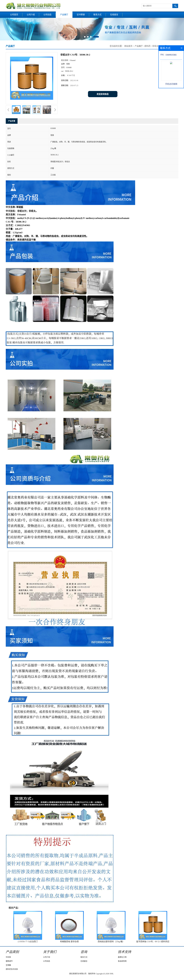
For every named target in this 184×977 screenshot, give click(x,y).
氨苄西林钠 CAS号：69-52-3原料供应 (152, 941)
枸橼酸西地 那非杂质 (69, 941)
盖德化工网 (122, 957)
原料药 (147, 46)
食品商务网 (122, 961)
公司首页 (14, 15)
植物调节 (9, 961)
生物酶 (8, 965)
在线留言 (114, 15)
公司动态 (47, 15)
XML (112, 974)
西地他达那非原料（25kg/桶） (111, 941)
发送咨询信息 (103, 94)
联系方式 (97, 15)
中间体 (8, 957)
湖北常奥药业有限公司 (77, 974)
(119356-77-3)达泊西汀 (28, 941)
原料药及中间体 (12, 969)
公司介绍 (31, 15)
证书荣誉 (81, 15)
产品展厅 (64, 15)
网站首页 (128, 46)
